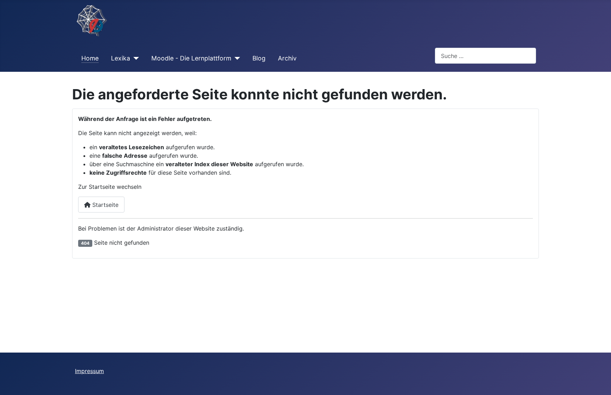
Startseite (104, 204)
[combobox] (485, 56)
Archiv (287, 58)
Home (90, 58)
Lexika (120, 58)
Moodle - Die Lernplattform (191, 58)
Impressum (89, 370)
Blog (259, 58)
